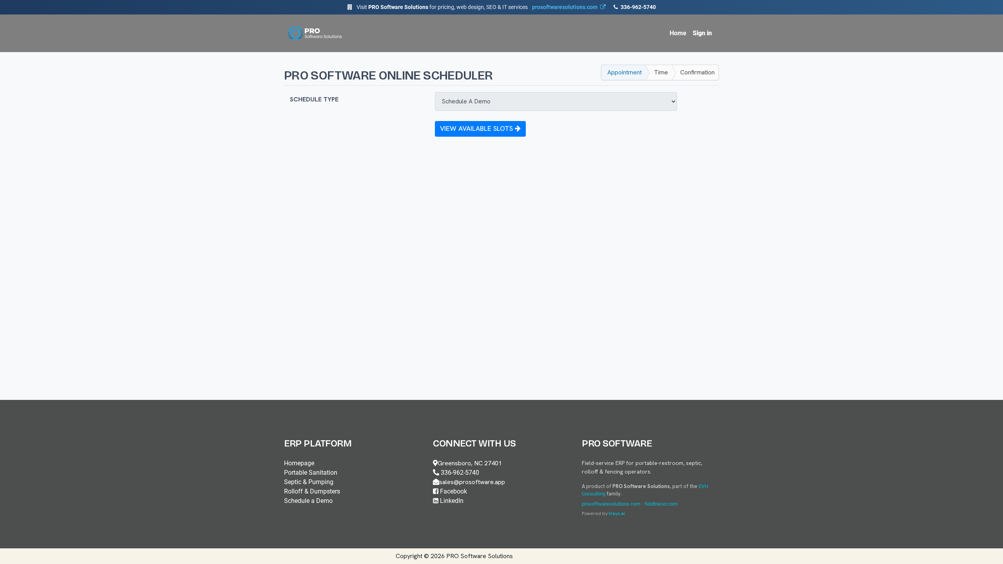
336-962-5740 (637, 7)
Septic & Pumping (308, 482)
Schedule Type (314, 99)
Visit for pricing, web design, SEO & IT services (477, 7)
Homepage (299, 463)
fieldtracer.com (661, 504)
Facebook (452, 491)
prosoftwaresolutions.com (611, 504)
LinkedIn (450, 500)
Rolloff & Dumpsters (312, 491)
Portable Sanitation (310, 472)
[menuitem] (678, 33)
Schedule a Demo (308, 500)
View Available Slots (477, 128)
